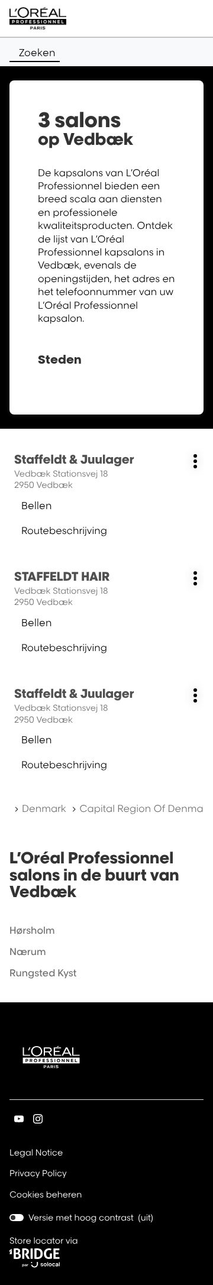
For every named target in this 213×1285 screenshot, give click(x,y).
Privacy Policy (38, 1174)
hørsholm (32, 930)
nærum (27, 951)
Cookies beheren (45, 1195)
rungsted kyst (42, 973)
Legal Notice (36, 1153)
